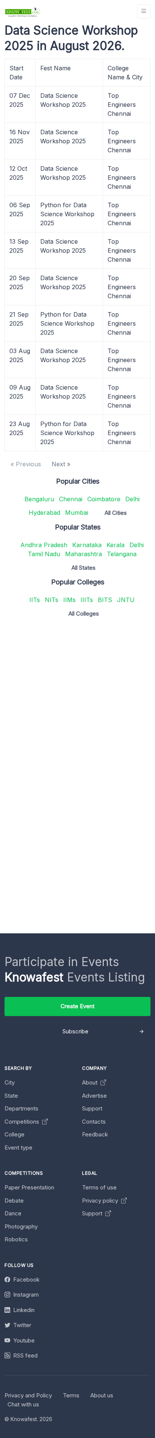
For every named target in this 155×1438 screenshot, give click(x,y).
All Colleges (83, 613)
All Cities (116, 512)
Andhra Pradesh (43, 545)
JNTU (126, 600)
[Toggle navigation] (143, 11)
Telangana (122, 554)
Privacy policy (101, 1200)
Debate (14, 1200)
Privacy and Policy (28, 1395)
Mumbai (76, 512)
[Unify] (23, 11)
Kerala (115, 545)
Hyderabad (44, 512)
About (90, 1082)
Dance (13, 1213)
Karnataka (87, 545)
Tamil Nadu (44, 554)
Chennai (70, 499)
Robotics (16, 1239)
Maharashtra (83, 554)
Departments (21, 1108)
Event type (18, 1147)
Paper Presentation (29, 1187)
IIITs (87, 600)
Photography (21, 1226)
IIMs (69, 600)
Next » (61, 464)
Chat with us (23, 1404)
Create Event (77, 1006)
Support (92, 1108)
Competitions (23, 1121)
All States (83, 567)
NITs (51, 600)
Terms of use (99, 1187)
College (14, 1134)
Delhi (132, 499)
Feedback (95, 1134)
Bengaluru (39, 499)
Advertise (94, 1095)
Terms (71, 1395)
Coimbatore (103, 499)
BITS (105, 600)
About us (101, 1395)
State (11, 1095)
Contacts (94, 1121)
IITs (34, 600)
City (10, 1082)
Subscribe (75, 1031)
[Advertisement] (77, 700)
